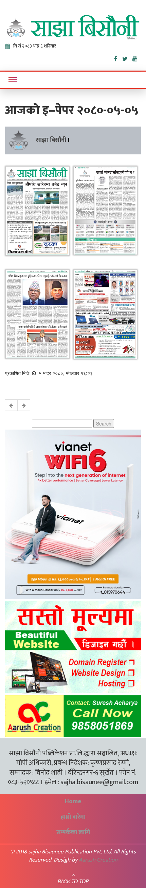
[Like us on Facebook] (118, 57)
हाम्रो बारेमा (73, 817)
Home (73, 801)
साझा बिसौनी (51, 140)
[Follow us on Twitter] (127, 57)
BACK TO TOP (73, 881)
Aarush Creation (98, 860)
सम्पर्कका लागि (73, 832)
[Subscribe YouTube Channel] (136, 57)
